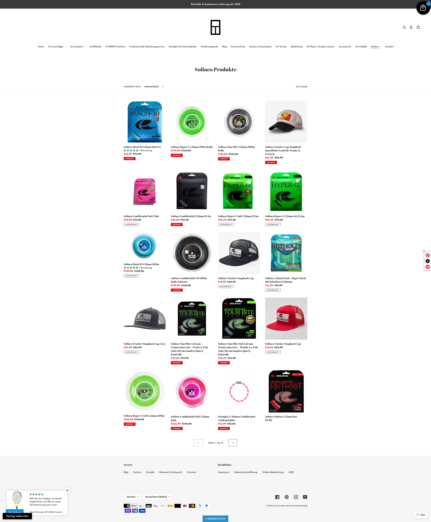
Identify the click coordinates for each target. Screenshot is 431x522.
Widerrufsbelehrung (273, 472)
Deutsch (131, 496)
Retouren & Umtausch (170, 472)
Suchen (137, 472)
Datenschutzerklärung (245, 472)
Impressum (223, 472)
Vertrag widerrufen (17, 516)
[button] (67, 490)
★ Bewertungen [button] (215, 518)
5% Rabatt (14, 512)
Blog (126, 472)
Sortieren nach (132, 86)
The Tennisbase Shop (282, 505)
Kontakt (150, 472)
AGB (291, 472)
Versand (191, 472)
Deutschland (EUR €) (156, 496)
